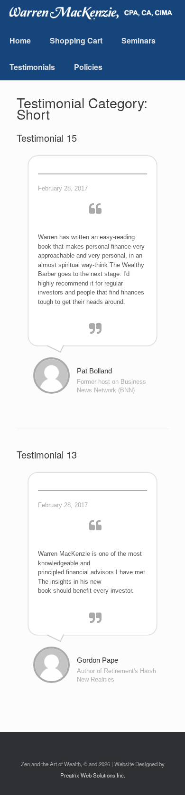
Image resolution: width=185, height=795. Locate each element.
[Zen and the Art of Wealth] (93, 12)
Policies (88, 66)
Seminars (138, 40)
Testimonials (32, 66)
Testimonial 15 (47, 138)
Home (20, 40)
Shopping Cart (76, 40)
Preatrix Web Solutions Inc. (92, 775)
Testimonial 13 (47, 454)
